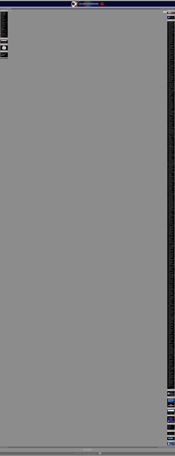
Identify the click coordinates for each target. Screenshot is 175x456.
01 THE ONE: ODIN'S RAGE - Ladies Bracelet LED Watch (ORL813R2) (171, 246)
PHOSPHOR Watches (3, 29)
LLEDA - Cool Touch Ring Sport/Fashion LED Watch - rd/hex (171, 128)
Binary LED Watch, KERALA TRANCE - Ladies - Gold (171, 222)
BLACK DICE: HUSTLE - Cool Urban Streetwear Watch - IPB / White (171, 160)
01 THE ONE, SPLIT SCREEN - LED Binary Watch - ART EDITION (171, 297)
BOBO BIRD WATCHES (3, 13)
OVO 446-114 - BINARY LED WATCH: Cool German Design (171, 356)
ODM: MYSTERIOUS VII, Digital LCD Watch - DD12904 (171, 378)
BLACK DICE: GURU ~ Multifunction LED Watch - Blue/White (171, 136)
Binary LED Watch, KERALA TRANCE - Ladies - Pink (171, 170)
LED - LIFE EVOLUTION (3, 19)
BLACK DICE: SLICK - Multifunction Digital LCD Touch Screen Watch (171, 311)
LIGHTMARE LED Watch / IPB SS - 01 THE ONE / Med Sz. (171, 265)
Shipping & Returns (170, 425)
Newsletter (2, 51)
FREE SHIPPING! (170, 415)
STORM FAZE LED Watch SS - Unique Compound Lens (171, 280)
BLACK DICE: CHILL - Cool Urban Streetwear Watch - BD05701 (171, 38)
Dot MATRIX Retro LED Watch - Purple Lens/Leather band (171, 126)
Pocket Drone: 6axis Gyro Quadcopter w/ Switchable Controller (171, 348)
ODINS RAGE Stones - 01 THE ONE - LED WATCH (171, 370)
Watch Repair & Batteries (3, 33)
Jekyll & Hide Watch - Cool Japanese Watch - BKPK (171, 224)
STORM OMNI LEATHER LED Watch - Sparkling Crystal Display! (171, 194)
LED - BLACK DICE (3, 17)
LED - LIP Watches (3, 20)
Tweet (171, 406)
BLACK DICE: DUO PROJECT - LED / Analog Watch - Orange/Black (171, 368)
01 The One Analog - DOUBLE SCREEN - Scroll (171, 282)
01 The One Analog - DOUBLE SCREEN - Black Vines (171, 309)
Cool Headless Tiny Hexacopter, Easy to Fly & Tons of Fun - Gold (171, 86)
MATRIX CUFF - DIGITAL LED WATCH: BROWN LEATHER (171, 180)
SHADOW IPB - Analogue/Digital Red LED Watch (171, 81)
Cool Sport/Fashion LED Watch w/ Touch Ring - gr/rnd (171, 120)
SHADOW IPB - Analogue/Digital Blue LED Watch (171, 188)
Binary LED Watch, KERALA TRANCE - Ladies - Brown (171, 185)
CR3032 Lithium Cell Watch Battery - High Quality (171, 59)
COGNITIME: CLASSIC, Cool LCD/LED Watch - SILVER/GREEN (171, 227)
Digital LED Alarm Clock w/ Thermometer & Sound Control (171, 61)
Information (169, 423)
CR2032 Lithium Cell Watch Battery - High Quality (171, 258)
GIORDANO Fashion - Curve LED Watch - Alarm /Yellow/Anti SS (171, 104)
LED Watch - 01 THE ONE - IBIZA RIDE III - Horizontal (171, 328)
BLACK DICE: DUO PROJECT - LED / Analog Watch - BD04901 (171, 350)
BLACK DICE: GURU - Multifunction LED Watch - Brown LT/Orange (171, 289)
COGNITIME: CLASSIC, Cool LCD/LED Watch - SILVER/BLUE (171, 67)
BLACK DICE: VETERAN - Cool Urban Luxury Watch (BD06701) (171, 56)
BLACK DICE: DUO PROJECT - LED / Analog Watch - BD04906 (171, 380)
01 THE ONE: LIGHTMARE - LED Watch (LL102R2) (171, 292)
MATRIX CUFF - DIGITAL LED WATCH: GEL (171, 359)
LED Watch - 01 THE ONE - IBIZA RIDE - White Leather (171, 285)
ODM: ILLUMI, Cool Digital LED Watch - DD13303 (171, 95)
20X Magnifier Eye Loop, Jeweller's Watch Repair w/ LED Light (171, 260)
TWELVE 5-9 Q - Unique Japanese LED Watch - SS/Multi (171, 88)
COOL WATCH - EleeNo (3, 34)
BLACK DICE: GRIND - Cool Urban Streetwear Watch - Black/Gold (171, 29)
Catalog (4, 8)
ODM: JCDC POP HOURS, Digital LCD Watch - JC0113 (171, 102)
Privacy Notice (169, 426)
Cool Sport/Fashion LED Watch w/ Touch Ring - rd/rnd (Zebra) (171, 254)
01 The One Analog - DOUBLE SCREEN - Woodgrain (171, 325)
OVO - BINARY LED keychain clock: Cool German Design (171, 192)
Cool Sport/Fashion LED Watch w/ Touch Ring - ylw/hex (171, 305)
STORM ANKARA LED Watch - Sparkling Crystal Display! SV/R (171, 215)
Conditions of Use (170, 427)
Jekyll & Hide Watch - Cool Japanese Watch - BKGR (171, 278)
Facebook (170, 441)
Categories (3, 10)
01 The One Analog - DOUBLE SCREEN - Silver (171, 270)
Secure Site (2, 44)
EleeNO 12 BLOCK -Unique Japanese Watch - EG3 (171, 69)
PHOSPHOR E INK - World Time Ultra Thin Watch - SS (171, 72)
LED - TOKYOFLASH (3, 26)
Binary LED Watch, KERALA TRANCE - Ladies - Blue (171, 287)
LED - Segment (2, 23)
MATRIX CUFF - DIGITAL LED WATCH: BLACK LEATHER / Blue (171, 111)
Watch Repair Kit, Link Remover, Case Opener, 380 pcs (171, 49)
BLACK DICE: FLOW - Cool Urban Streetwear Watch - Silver (171, 150)
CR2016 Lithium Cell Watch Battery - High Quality (171, 63)
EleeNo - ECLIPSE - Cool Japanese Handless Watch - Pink (171, 273)
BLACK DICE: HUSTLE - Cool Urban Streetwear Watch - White (171, 26)
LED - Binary (2, 16)
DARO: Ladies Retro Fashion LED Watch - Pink (171, 235)
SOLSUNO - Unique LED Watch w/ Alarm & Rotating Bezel (171, 182)
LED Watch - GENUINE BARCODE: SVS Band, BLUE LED (171, 172)
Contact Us (169, 428)
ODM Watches (2, 28)
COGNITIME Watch (3, 14)
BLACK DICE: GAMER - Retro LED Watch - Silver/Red (171, 54)
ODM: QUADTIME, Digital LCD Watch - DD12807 (171, 365)
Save (171, 404)
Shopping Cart (170, 20)
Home (2, 8)
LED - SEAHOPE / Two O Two (4, 22)
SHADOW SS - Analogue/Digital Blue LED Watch (171, 175)
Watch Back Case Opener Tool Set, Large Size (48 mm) (171, 240)
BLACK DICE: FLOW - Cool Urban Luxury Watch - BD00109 (171, 142)
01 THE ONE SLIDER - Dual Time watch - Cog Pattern (171, 386)
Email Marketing (3, 58)
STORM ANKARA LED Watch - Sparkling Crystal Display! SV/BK (171, 210)
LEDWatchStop (90, 449)
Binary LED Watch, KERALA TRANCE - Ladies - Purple (171, 35)
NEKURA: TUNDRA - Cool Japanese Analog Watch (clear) (171, 41)
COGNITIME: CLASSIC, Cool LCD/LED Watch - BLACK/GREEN (171, 376)
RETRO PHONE (8, 8)
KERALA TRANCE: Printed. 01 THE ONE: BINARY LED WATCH (171, 76)
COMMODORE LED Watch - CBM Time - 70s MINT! (171, 44)
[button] (163, 8)
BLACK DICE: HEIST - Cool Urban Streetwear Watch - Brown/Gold (171, 24)
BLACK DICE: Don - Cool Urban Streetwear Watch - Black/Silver (171, 155)
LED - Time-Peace (3, 25)
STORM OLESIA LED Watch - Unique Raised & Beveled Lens (171, 74)
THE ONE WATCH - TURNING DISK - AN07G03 (171, 374)
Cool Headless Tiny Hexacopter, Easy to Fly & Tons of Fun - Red (171, 84)
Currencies (169, 408)
